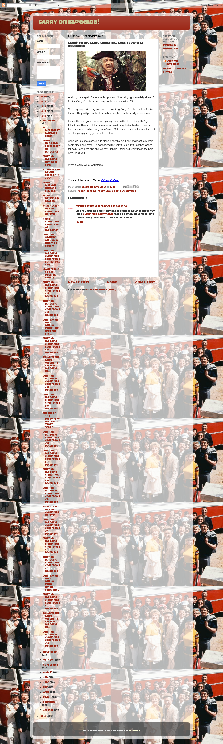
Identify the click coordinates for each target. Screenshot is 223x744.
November (50, 652)
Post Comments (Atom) (101, 290)
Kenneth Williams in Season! (51, 199)
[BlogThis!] (127, 186)
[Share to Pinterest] (137, 186)
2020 (43, 97)
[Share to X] (131, 186)
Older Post (145, 282)
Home (112, 282)
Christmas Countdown (98, 214)
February (49, 702)
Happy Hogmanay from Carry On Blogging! (51, 146)
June (46, 683)
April (46, 692)
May (45, 687)
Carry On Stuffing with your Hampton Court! (50, 240)
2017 (43, 112)
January (48, 710)
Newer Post (78, 282)
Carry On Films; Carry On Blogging (99, 192)
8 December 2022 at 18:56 (111, 206)
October (49, 660)
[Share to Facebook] (134, 186)
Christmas (129, 192)
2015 (43, 716)
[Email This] (124, 186)
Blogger (134, 731)
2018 (43, 107)
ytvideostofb (85, 206)
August (48, 673)
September (50, 665)
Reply (79, 223)
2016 (43, 117)
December (49, 121)
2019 (43, 102)
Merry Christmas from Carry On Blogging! (51, 225)
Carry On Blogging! (68, 23)
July (46, 678)
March (47, 697)
